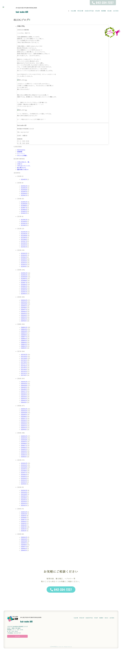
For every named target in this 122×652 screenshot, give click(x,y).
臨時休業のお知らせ (22, 169)
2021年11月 (24, 255)
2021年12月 (24, 253)
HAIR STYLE (89, 11)
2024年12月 (24, 202)
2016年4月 (24, 397)
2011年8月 (24, 517)
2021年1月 (24, 266)
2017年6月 (24, 366)
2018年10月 (24, 331)
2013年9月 (24, 469)
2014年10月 (24, 440)
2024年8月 (24, 205)
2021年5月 (24, 259)
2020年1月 (24, 294)
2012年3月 (24, 503)
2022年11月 (24, 234)
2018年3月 (24, 344)
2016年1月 (24, 402)
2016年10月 (24, 385)
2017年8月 (24, 362)
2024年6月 (24, 209)
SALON (73, 11)
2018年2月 (24, 346)
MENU (103, 11)
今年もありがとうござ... (24, 166)
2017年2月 (24, 373)
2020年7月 (24, 282)
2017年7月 (24, 364)
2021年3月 (24, 263)
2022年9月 (24, 237)
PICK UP (80, 11)
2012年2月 (24, 505)
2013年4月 (24, 478)
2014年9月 (24, 442)
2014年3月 (24, 453)
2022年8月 (24, 239)
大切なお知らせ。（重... (23, 162)
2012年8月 (24, 498)
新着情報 (19, 152)
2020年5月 (24, 286)
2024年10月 (24, 204)
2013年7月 (24, 472)
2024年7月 (24, 207)
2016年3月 (24, 398)
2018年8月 (24, 335)
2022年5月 (24, 243)
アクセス (17, 636)
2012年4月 (24, 502)
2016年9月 (24, 387)
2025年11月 (24, 188)
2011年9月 (24, 516)
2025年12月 (24, 186)
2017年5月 (24, 368)
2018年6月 (24, 338)
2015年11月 (24, 411)
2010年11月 (24, 539)
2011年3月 (24, 527)
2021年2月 (24, 264)
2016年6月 (24, 393)
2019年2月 (24, 319)
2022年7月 (24, 241)
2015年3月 (24, 426)
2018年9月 (24, 333)
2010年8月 (24, 545)
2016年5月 (24, 395)
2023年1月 (24, 225)
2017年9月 (24, 360)
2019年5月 (24, 313)
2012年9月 (24, 496)
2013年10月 (24, 467)
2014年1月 (24, 457)
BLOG (109, 11)
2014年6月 (24, 447)
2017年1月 (24, 375)
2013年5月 (24, 476)
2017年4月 (24, 369)
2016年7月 (24, 391)
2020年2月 (24, 292)
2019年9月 (24, 306)
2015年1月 (24, 429)
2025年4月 (24, 193)
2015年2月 (24, 428)
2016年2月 (24, 400)
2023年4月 (24, 221)
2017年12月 (24, 354)
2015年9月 (24, 414)
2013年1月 (24, 484)
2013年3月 (24, 480)
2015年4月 (24, 424)
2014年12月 (24, 436)
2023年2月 (24, 223)
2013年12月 (24, 463)
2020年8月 (24, 280)
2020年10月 (24, 277)
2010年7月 (24, 547)
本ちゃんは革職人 (22, 155)
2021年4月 (24, 261)
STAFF (97, 11)
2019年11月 (24, 302)
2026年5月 (24, 179)
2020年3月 (24, 290)
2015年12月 (24, 409)
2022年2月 (24, 247)
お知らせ (19, 164)
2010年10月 (24, 541)
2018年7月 (24, 337)
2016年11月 (24, 383)
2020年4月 (24, 288)
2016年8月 (24, 389)
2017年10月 (24, 358)
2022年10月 (24, 235)
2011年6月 (24, 521)
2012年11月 (24, 492)
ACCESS (115, 11)
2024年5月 (24, 211)
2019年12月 (24, 300)
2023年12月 (24, 220)
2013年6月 (24, 474)
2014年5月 (24, 449)
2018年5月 (24, 340)
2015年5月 (24, 422)
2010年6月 (24, 548)
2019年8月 (24, 308)
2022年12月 (24, 232)
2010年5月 (24, 550)
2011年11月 (24, 514)
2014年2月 (24, 455)
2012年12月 (24, 490)
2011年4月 (24, 525)
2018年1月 (24, 348)
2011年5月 (24, 523)
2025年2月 (24, 195)
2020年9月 (24, 279)
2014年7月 (24, 445)
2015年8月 (24, 416)
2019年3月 (24, 317)
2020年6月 (24, 284)
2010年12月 (24, 537)
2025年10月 (24, 190)
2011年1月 (23, 531)
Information (21, 150)
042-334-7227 (63, 589)
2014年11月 (24, 438)
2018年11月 (24, 329)
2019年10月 (24, 304)
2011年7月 (24, 519)
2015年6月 (24, 420)
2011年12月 (24, 512)
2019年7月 (24, 309)
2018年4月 (24, 342)
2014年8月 (24, 443)
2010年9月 (24, 543)
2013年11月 (24, 465)
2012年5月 (24, 500)
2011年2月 (24, 529)
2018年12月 (24, 327)
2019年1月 (24, 321)
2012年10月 (24, 494)
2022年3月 (24, 245)
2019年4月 (24, 315)
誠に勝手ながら (21, 167)
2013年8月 (24, 471)
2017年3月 (24, 371)
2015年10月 (24, 413)
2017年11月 (24, 356)
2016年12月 (24, 382)
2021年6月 (24, 257)
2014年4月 (24, 451)
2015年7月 (24, 418)
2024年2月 (24, 213)
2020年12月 (24, 273)
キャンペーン (21, 153)
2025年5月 (24, 191)
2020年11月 (24, 275)
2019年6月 (24, 311)
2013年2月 (24, 482)
